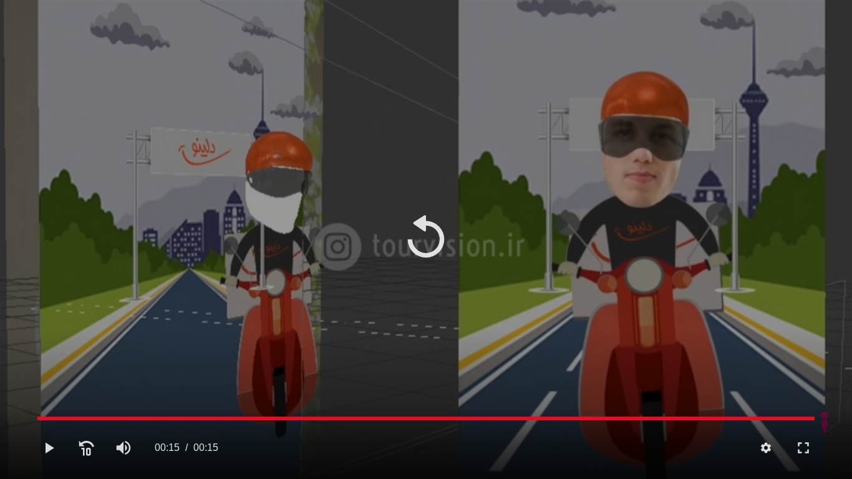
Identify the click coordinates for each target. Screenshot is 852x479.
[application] (426, 239)
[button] (426, 238)
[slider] (426, 418)
